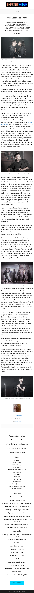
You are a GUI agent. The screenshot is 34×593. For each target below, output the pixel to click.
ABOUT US (18, 421)
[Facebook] (17, 426)
